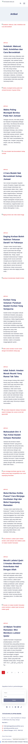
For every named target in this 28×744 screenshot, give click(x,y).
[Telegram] (18, 707)
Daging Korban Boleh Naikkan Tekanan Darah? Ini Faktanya (13, 239)
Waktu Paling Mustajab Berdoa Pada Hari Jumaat (12, 113)
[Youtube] (15, 707)
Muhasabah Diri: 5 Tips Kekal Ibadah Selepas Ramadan (12, 435)
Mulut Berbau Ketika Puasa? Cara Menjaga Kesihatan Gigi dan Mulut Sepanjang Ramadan (13, 499)
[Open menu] (24, 3)
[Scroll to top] (26, 737)
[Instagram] (9, 707)
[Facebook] (6, 707)
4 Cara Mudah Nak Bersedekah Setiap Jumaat (12, 176)
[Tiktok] (21, 707)
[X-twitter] (12, 707)
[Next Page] (22, 672)
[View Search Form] (20, 3)
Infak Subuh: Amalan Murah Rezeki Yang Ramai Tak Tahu (13, 373)
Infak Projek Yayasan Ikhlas (19, 739)
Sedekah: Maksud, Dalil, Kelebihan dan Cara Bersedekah (13, 49)
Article (5, 42)
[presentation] (14, 32)
